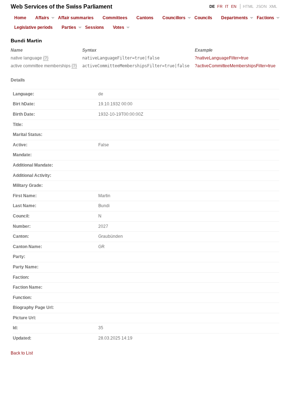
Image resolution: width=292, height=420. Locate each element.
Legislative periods (33, 27)
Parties (69, 27)
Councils (203, 17)
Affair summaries (76, 17)
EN (233, 6)
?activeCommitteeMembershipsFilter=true (235, 65)
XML (273, 6)
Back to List (22, 353)
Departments (234, 17)
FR (220, 6)
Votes (118, 27)
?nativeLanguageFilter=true (222, 58)
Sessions (94, 27)
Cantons (144, 17)
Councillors (174, 17)
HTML (248, 6)
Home (20, 17)
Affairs (42, 17)
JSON (261, 6)
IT (227, 6)
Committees (115, 17)
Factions (265, 17)
